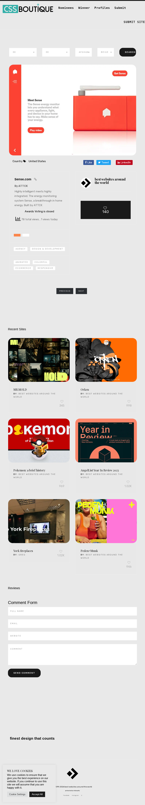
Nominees (66, 8)
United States (37, 161)
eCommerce (23, 268)
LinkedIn (125, 162)
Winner (84, 8)
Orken (85, 389)
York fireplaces (23, 551)
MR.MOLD (20, 389)
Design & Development (47, 249)
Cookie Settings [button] (17, 794)
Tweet (105, 162)
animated (22, 262)
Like (89, 162)
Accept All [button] (37, 794)
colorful (41, 262)
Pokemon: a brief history (29, 470)
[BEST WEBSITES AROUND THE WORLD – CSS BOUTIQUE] (28, 5)
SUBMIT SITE (134, 22)
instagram (75, 795)
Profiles (102, 8)
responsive (45, 268)
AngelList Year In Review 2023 (100, 470)
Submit (120, 8)
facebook (66, 795)
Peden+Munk (89, 551)
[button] (23, 52)
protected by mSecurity (72, 790)
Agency (21, 249)
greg (22, 555)
